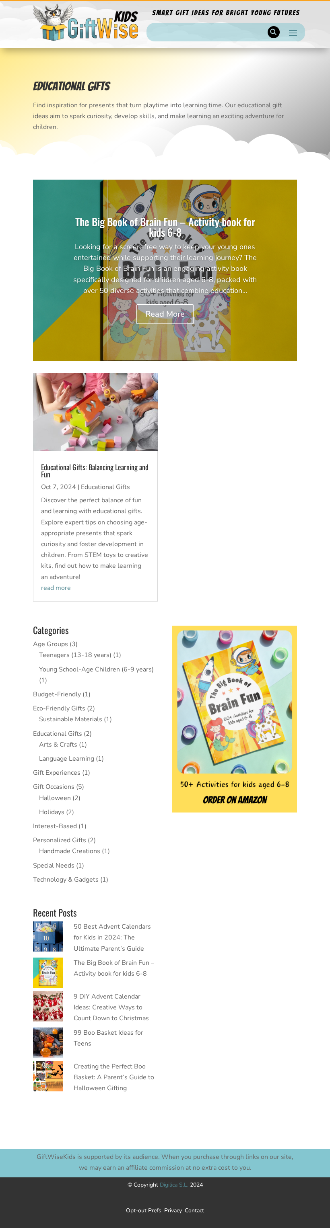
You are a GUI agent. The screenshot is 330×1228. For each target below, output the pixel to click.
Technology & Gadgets (66, 879)
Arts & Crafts (58, 744)
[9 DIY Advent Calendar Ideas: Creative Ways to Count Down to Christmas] (48, 1008)
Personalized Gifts (59, 840)
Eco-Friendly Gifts (59, 708)
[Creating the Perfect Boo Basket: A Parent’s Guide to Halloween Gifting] (48, 1078)
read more (56, 587)
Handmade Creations (69, 851)
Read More (165, 314)
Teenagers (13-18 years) (75, 655)
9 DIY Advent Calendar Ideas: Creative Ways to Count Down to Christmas (111, 1007)
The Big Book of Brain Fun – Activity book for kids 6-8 (165, 227)
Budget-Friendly (57, 694)
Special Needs (53, 865)
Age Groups (50, 644)
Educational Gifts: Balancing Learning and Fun (94, 470)
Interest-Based (55, 826)
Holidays (51, 812)
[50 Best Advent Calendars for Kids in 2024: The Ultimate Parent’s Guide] (48, 938)
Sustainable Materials (70, 719)
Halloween (55, 798)
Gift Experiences (56, 772)
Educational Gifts (105, 487)
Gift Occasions (53, 786)
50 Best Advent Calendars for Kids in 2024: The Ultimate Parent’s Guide (112, 937)
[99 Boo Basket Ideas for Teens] (48, 1044)
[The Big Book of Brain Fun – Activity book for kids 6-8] (48, 974)
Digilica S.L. (175, 1185)
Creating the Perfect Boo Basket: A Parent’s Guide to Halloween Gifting (114, 1077)
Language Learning (66, 758)
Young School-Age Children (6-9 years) (96, 669)
